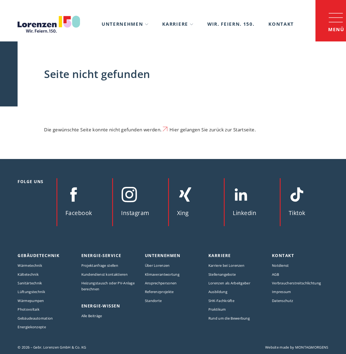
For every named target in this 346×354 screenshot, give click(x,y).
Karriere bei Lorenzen (226, 265)
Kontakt (281, 24)
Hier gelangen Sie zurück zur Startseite (212, 129)
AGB (275, 274)
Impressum (281, 291)
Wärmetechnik (30, 265)
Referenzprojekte (159, 291)
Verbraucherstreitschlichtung (296, 283)
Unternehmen (122, 24)
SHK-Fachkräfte (221, 300)
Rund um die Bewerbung (229, 318)
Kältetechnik (28, 274)
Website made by (296, 347)
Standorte (153, 300)
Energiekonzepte (32, 326)
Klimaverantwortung (162, 274)
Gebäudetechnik (38, 255)
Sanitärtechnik (30, 283)
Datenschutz (282, 300)
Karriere (175, 24)
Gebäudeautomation (35, 318)
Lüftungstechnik (31, 291)
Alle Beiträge (91, 315)
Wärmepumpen (31, 300)
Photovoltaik (28, 309)
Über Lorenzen (157, 265)
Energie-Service (101, 255)
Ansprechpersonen (161, 283)
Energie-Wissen (100, 305)
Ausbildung (217, 291)
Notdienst (280, 265)
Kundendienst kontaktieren (104, 274)
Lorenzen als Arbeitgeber (229, 283)
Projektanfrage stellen (99, 265)
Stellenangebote (222, 274)
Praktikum (217, 309)
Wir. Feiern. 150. (231, 24)
